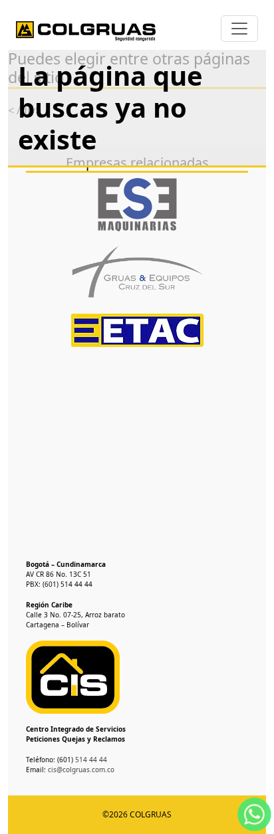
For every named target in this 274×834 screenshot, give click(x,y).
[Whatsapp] (254, 813)
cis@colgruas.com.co (81, 769)
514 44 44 (90, 759)
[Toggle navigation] (239, 28)
